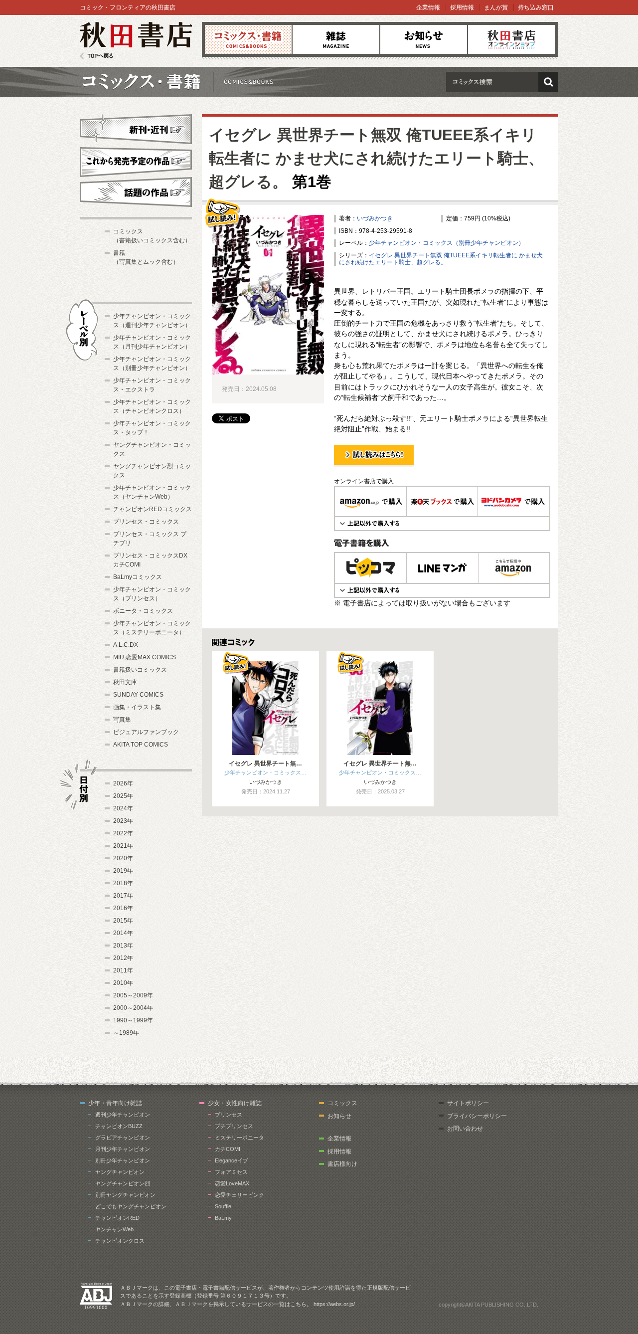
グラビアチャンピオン (122, 1138)
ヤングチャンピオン (120, 1172)
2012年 (123, 957)
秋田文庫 (125, 682)
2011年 (123, 970)
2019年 (123, 870)
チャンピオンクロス (120, 1241)
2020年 (123, 858)
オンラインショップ (511, 39)
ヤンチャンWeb (114, 1229)
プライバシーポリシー (477, 1116)
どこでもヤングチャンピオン (130, 1206)
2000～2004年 (133, 1007)
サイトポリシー (468, 1103)
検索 (548, 82)
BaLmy (223, 1218)
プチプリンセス (234, 1126)
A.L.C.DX (125, 644)
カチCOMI (227, 1149)
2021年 (123, 845)
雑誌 (336, 39)
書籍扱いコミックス (140, 669)
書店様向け (342, 1163)
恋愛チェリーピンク (239, 1195)
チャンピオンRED (117, 1218)
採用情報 (462, 7)
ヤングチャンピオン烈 (122, 1183)
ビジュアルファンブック (146, 732)
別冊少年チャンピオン (122, 1160)
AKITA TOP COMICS (140, 744)
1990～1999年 (133, 1020)
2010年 (123, 982)
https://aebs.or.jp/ (334, 1304)
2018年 (123, 883)
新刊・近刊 (136, 127)
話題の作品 (136, 192)
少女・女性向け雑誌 (235, 1103)
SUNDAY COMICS (138, 694)
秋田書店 (136, 40)
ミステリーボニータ (239, 1138)
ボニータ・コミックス (143, 610)
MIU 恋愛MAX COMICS (144, 657)
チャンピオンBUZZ (119, 1126)
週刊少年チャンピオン (122, 1115)
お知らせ (423, 39)
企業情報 (428, 7)
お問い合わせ (465, 1128)
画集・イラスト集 (137, 707)
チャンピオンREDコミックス (152, 509)
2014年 (123, 933)
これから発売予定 (136, 160)
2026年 (123, 783)
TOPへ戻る (96, 56)
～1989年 (126, 1032)
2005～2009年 (133, 995)
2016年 (123, 908)
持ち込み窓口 (536, 7)
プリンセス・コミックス (146, 521)
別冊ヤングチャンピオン (125, 1195)
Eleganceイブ (231, 1160)
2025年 (123, 795)
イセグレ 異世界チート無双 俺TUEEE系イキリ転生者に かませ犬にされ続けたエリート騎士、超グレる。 (376, 158)
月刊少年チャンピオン (122, 1149)
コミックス (248, 39)
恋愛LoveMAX (232, 1183)
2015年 (123, 920)
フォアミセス (231, 1172)
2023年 (123, 820)
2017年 (123, 895)
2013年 (123, 945)
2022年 (123, 833)
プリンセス (228, 1115)
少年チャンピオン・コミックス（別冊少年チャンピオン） (446, 242)
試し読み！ (349, 466)
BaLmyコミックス (137, 576)
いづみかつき (375, 218)
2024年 (123, 808)
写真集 (122, 719)
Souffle (223, 1206)
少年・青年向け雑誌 (115, 1103)
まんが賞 (496, 7)
